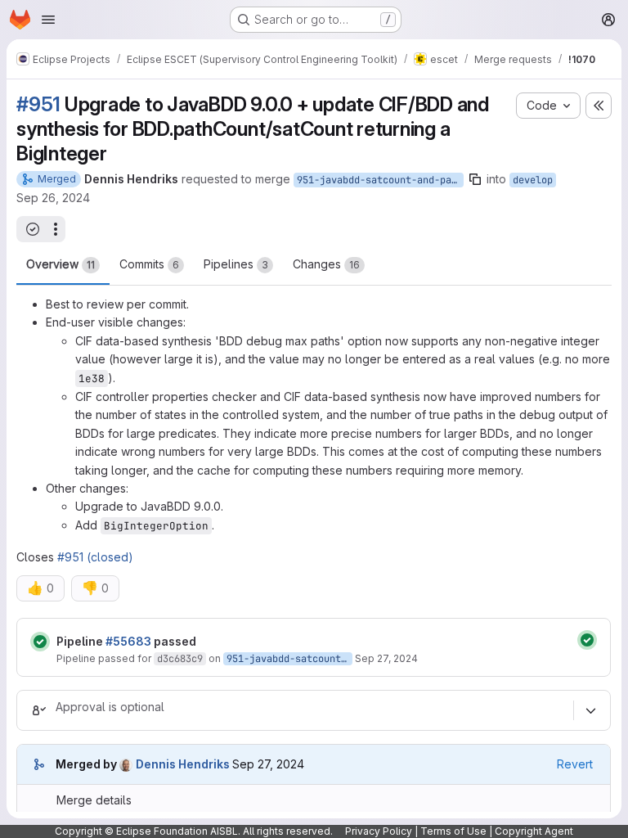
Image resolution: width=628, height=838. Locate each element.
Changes (326, 264)
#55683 (128, 641)
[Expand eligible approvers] (590, 711)
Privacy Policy (378, 831)
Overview (60, 264)
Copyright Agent (534, 831)
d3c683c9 (180, 658)
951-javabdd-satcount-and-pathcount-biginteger (380, 180)
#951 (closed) (95, 557)
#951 (38, 104)
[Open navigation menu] (48, 20)
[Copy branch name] (475, 179)
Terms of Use (453, 831)
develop (533, 180)
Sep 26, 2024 (53, 198)
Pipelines (236, 264)
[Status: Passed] (40, 641)
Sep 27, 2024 (386, 658)
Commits (149, 264)
